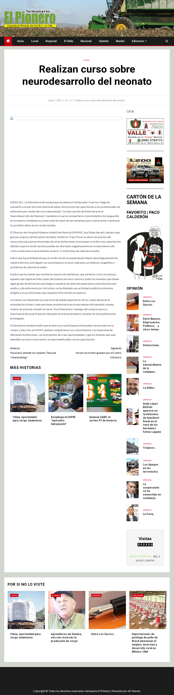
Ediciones (138, 41)
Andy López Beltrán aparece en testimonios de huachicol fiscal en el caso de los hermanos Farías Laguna (152, 417)
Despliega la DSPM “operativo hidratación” (63, 420)
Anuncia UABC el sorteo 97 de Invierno (103, 418)
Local (34, 41)
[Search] (167, 41)
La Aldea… (149, 387)
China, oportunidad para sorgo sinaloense (27, 418)
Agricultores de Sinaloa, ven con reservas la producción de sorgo (66, 637)
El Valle (68, 41)
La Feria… (149, 514)
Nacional (86, 41)
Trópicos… (149, 447)
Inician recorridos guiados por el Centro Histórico (98, 352)
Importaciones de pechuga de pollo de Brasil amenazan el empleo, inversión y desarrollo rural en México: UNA (145, 642)
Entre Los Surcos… (103, 634)
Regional (51, 41)
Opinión (104, 41)
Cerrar (130, 110)
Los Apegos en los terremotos (150, 468)
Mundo (120, 41)
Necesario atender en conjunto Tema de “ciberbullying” (33, 352)
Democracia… (152, 345)
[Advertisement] (64, 678)
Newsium (117, 690)
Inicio (20, 41)
